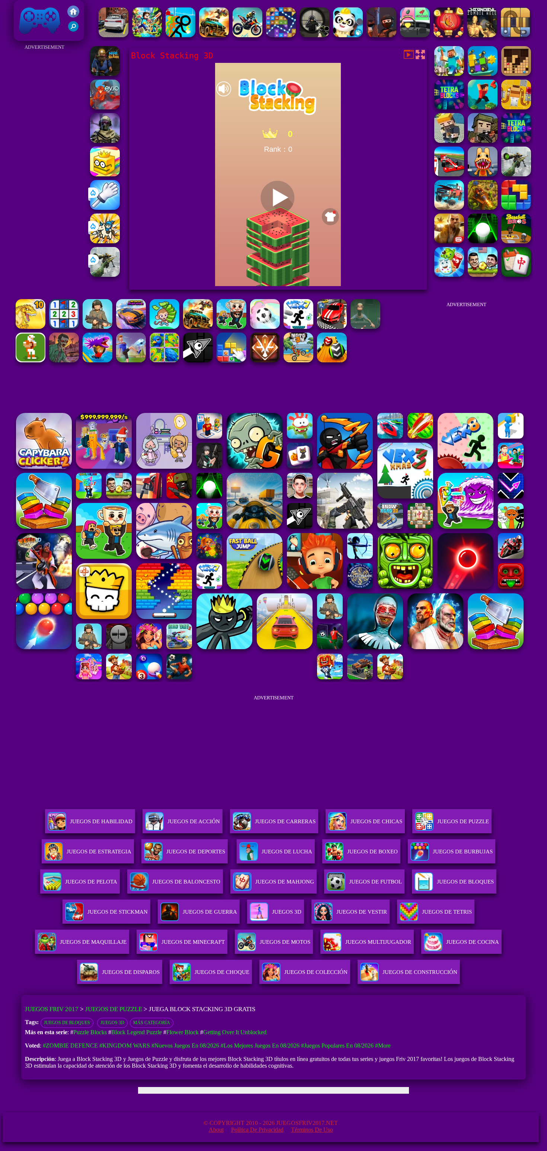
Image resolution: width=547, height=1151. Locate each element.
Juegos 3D (112, 1022)
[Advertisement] (44, 163)
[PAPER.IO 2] (105, 174)
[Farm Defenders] (483, 208)
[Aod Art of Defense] (265, 360)
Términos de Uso (312, 1129)
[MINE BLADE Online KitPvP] (147, 35)
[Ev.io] (105, 107)
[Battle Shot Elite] (97, 327)
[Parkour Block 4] (483, 107)
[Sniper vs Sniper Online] (314, 35)
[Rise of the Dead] (64, 360)
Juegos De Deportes (195, 852)
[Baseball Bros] (516, 241)
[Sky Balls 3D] (332, 360)
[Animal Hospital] (483, 174)
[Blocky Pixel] (483, 141)
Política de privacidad (257, 1129)
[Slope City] (483, 241)
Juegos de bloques (67, 1022)
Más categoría (151, 1022)
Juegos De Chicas (376, 821)
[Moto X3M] (298, 360)
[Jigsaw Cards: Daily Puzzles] (164, 360)
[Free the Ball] (515, 35)
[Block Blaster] (516, 208)
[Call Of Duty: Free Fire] (105, 141)
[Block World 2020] (449, 74)
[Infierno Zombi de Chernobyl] (482, 35)
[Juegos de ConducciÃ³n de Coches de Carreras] (113, 35)
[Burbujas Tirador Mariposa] (448, 35)
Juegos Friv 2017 (52, 1009)
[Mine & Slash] (105, 74)
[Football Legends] (483, 275)
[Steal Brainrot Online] (231, 327)
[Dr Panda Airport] (348, 35)
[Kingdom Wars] (105, 241)
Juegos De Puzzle (463, 821)
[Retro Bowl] (30, 360)
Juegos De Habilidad (101, 821)
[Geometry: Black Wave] (198, 360)
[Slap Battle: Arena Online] (105, 208)
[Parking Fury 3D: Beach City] (332, 327)
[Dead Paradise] (198, 327)
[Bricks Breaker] (281, 35)
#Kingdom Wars (124, 1045)
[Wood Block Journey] (516, 74)
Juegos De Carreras (285, 821)
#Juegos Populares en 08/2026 (337, 1045)
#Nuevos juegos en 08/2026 (185, 1045)
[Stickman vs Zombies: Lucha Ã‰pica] (180, 35)
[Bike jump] (247, 35)
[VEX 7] (298, 327)
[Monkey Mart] (164, 327)
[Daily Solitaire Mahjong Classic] (516, 275)
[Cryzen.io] (381, 35)
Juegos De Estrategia (99, 852)
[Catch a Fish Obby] (97, 360)
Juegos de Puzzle (113, 1009)
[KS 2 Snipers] (105, 275)
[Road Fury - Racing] (449, 208)
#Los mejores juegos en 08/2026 (260, 1045)
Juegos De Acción (193, 821)
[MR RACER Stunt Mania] (131, 327)
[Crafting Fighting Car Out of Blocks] (483, 74)
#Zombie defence (70, 1045)
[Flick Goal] (131, 360)
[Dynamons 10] (30, 327)
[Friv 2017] (73, 15)
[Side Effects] (365, 327)
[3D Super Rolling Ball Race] (265, 327)
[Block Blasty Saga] (231, 360)
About (216, 1129)
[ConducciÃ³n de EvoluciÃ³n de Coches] (415, 35)
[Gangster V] (449, 241)
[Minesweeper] (64, 327)
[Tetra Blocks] (449, 107)
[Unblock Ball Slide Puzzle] (516, 107)
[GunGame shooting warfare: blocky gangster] (449, 141)
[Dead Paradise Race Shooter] (214, 35)
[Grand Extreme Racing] (449, 174)
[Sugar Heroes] (449, 275)
